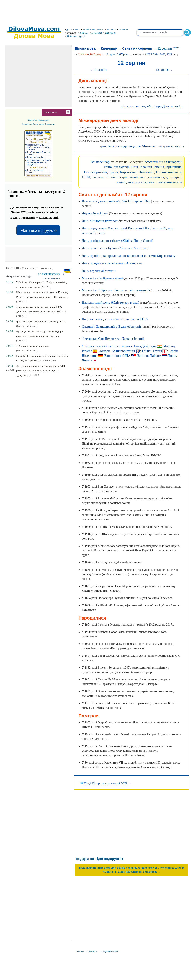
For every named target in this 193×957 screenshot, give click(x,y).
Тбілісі (146, 351)
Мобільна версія (76, 36)
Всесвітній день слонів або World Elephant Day (116, 201)
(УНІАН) (46, 287)
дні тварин (174, 177)
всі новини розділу (49, 273)
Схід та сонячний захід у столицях (107, 346)
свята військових (170, 182)
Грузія (113, 172)
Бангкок (143, 355)
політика (93, 951)
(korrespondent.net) (26, 326)
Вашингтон (112, 355)
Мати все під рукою (38, 230)
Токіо (172, 355)
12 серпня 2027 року (117, 54)
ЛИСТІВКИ (96, 33)
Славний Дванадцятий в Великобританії (111, 326)
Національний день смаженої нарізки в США (115, 319)
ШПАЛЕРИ (110, 33)
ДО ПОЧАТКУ (73, 29)
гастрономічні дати (131, 177)
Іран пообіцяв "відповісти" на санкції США (41, 321)
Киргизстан (128, 172)
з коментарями (51, 278)
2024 (156, 54)
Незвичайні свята (169, 172)
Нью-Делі (141, 346)
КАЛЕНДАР (71, 33)
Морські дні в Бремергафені (102, 278)
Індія (134, 167)
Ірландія (146, 167)
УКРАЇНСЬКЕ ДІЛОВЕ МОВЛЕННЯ (99, 29)
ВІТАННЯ (84, 33)
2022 (169, 54)
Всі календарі (100, 162)
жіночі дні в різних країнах (136, 182)
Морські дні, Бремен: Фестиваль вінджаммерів (116, 290)
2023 (162, 54)
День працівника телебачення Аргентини (112, 263)
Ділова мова (85, 48)
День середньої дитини (99, 271)
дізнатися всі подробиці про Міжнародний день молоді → (142, 146)
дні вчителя (155, 177)
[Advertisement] (96, 11)
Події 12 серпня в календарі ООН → (107, 783)
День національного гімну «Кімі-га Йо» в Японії (117, 240)
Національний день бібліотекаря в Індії (110, 302)
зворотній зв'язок (110, 951)
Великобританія (95, 172)
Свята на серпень (137, 48)
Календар (109, 48)
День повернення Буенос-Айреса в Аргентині (115, 248)
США (86, 177)
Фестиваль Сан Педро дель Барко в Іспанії (113, 338)
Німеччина (146, 172)
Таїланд (97, 177)
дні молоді (121, 167)
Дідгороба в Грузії (95, 213)
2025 (149, 54)
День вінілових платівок (100, 221)
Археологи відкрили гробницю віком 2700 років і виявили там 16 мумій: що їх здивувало (40, 371)
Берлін (173, 351)
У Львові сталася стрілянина (32, 346)
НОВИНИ (123, 29)
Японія (110, 177)
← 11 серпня (98, 69)
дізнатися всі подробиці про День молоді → (153, 106)
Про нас (80, 951)
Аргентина (174, 167)
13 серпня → (164, 69)
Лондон (104, 351)
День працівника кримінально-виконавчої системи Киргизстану (128, 256)
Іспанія (159, 167)
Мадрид (169, 346)
